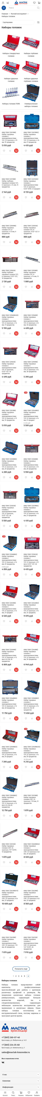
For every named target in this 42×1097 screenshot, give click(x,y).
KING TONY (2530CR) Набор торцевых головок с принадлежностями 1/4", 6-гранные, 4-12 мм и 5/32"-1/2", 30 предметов (31, 560)
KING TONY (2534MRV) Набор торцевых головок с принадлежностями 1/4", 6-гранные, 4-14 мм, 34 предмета (31, 608)
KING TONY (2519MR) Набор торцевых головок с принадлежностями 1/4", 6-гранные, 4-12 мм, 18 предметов (31, 367)
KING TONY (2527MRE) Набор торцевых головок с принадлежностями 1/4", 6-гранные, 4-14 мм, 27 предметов (31, 510)
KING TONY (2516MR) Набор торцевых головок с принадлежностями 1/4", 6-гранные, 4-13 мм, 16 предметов (31, 320)
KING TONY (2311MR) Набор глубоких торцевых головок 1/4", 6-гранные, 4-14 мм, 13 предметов (10, 183)
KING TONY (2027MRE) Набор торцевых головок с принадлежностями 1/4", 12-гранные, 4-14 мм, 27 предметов (31, 137)
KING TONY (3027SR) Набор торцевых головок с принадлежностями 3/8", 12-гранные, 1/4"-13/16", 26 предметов (31, 943)
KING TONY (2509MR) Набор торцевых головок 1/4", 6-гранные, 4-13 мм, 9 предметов (9, 230)
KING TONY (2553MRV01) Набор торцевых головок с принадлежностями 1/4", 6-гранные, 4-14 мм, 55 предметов (32, 752)
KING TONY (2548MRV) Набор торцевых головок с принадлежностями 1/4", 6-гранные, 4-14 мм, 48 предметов (9, 703)
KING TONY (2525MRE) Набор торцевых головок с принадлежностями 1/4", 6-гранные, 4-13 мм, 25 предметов (9, 464)
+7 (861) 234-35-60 (11, 1045)
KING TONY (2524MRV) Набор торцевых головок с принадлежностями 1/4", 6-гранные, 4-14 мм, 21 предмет (31, 415)
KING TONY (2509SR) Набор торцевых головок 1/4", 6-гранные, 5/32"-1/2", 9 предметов (31, 230)
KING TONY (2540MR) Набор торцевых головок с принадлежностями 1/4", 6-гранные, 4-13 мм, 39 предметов (31, 654)
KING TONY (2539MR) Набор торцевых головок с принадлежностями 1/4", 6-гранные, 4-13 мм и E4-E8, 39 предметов (9, 655)
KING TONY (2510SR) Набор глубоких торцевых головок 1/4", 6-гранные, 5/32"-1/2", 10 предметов (10, 274)
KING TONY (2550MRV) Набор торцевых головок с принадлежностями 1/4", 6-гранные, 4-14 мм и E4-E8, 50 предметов (31, 704)
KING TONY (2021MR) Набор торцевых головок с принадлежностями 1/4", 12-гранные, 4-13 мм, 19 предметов (9, 137)
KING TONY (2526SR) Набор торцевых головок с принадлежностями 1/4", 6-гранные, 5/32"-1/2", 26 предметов (9, 511)
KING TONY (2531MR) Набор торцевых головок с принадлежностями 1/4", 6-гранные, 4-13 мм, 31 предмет (9, 608)
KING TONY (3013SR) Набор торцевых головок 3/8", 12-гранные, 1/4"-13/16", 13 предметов (9, 848)
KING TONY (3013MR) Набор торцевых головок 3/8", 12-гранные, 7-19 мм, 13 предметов (31, 799)
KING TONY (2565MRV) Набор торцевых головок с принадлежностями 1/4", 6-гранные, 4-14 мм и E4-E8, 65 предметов (9, 801)
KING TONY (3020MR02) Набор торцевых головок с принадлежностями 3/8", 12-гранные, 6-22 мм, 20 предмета (32, 849)
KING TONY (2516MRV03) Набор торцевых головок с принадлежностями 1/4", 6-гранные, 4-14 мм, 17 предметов (10, 320)
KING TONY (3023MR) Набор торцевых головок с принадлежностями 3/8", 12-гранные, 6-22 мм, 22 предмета (32, 895)
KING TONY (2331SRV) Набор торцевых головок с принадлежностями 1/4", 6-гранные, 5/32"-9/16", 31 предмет (32, 184)
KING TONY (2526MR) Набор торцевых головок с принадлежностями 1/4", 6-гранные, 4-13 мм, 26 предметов (31, 464)
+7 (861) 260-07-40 (11, 1037)
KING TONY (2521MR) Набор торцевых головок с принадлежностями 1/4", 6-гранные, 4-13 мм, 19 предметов (9, 415)
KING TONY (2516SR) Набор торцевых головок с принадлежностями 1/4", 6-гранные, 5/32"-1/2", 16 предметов (9, 367)
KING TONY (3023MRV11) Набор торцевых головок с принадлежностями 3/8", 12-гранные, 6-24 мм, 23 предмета (10, 895)
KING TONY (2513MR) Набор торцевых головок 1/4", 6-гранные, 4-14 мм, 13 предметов (31, 274)
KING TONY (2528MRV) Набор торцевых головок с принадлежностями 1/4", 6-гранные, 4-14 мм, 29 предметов (9, 559)
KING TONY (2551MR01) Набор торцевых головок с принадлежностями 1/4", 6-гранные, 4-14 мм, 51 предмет (9, 752)
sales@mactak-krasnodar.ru (16, 1052)
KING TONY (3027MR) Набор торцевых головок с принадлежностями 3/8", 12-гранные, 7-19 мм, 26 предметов (9, 942)
